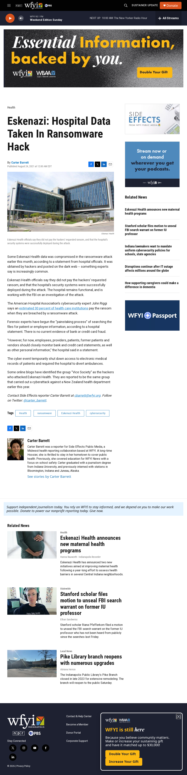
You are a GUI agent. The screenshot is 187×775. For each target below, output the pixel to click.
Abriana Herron (68, 669)
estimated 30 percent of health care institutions (53, 308)
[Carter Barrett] (15, 449)
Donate (172, 5)
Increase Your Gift (124, 761)
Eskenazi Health (70, 413)
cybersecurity (98, 413)
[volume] (21, 18)
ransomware (44, 413)
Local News (66, 651)
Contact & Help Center (79, 716)
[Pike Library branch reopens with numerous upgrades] (32, 663)
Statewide (65, 588)
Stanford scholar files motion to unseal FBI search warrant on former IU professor (150, 230)
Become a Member (77, 724)
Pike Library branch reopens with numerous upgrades (91, 659)
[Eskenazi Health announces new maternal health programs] (32, 545)
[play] (10, 18)
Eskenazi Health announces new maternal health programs (152, 211)
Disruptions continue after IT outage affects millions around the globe (149, 268)
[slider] (26, 18)
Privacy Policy (23, 766)
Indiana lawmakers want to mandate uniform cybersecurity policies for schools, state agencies (148, 250)
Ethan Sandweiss (68, 619)
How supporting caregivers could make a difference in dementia (151, 285)
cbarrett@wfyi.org (87, 395)
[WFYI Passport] (152, 315)
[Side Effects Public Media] (152, 119)
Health (11, 107)
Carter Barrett (20, 162)
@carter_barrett (34, 400)
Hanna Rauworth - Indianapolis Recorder (80, 556)
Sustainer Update (145, 5)
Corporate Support (77, 741)
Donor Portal (73, 732)
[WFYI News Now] (152, 164)
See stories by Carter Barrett (49, 476)
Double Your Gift (122, 754)
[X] (178, 716)
